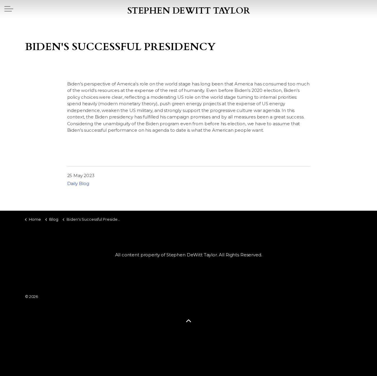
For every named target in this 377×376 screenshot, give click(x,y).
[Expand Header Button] (9, 9)
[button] (188, 320)
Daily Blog (78, 183)
